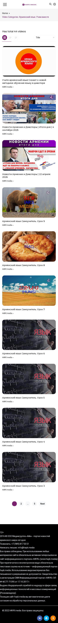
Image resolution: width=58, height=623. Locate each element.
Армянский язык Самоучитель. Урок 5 (23, 397)
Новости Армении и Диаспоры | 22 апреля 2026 (26, 176)
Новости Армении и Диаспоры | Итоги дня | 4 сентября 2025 (28, 128)
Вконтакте (39, 618)
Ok (53, 618)
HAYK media (7, 87)
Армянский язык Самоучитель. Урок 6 (23, 353)
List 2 (16, 37)
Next (42, 504)
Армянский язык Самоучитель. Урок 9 (23, 221)
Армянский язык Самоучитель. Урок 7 (23, 309)
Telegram (46, 618)
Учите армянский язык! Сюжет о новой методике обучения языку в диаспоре (24, 81)
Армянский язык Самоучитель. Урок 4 (23, 441)
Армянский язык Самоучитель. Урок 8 (23, 265)
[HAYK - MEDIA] (29, 4)
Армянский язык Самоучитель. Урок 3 (23, 486)
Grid (4, 37)
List (10, 37)
